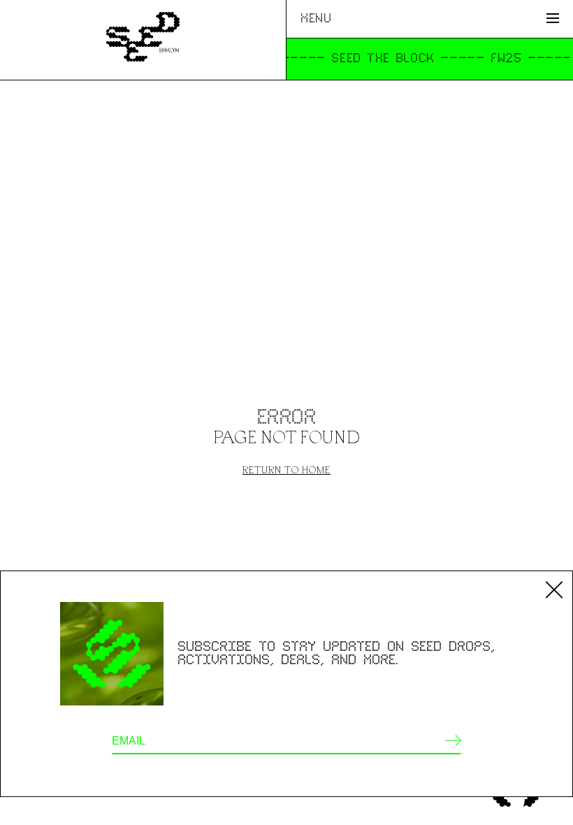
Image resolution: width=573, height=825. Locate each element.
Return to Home (286, 469)
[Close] (554, 589)
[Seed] (142, 39)
